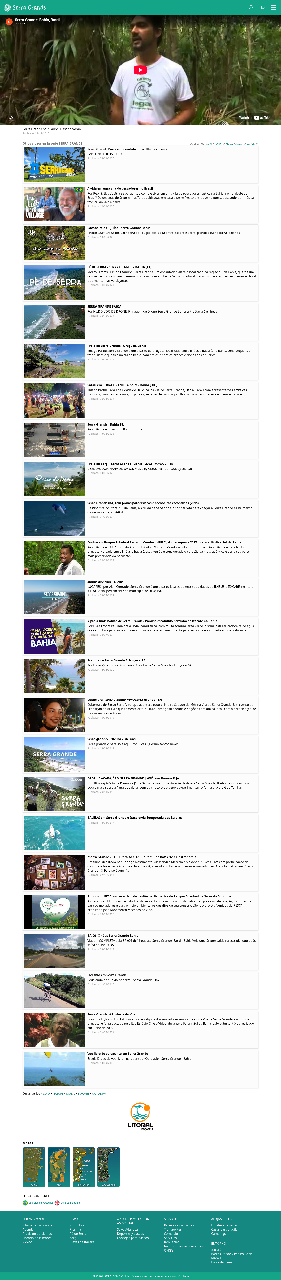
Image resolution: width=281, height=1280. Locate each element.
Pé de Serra (78, 1234)
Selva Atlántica (127, 1229)
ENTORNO (218, 1243)
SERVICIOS (171, 1219)
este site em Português (41, 1202)
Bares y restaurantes (179, 1225)
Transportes (173, 1229)
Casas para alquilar (225, 1229)
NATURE (219, 143)
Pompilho (77, 1225)
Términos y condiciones (162, 1276)
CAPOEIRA (252, 143)
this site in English (70, 1202)
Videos (27, 1242)
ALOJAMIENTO (221, 1219)
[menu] (273, 6)
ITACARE (240, 143)
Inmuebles (171, 1242)
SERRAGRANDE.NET (36, 1196)
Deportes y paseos (130, 1234)
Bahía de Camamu (224, 1262)
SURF (209, 143)
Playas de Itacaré (82, 1242)
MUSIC (229, 143)
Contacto (183, 1276)
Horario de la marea (37, 1238)
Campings (218, 1234)
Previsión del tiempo (37, 1234)
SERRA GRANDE (34, 1219)
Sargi (73, 1238)
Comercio (171, 1234)
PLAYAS (34, 1184)
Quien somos (139, 1276)
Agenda (28, 1229)
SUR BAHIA (83, 1184)
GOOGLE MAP (108, 1184)
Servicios (170, 1238)
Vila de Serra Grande (37, 1225)
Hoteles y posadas (224, 1225)
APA (59, 1184)
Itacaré (216, 1250)
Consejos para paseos (133, 1238)
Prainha (75, 1229)
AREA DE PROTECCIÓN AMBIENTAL (133, 1221)
